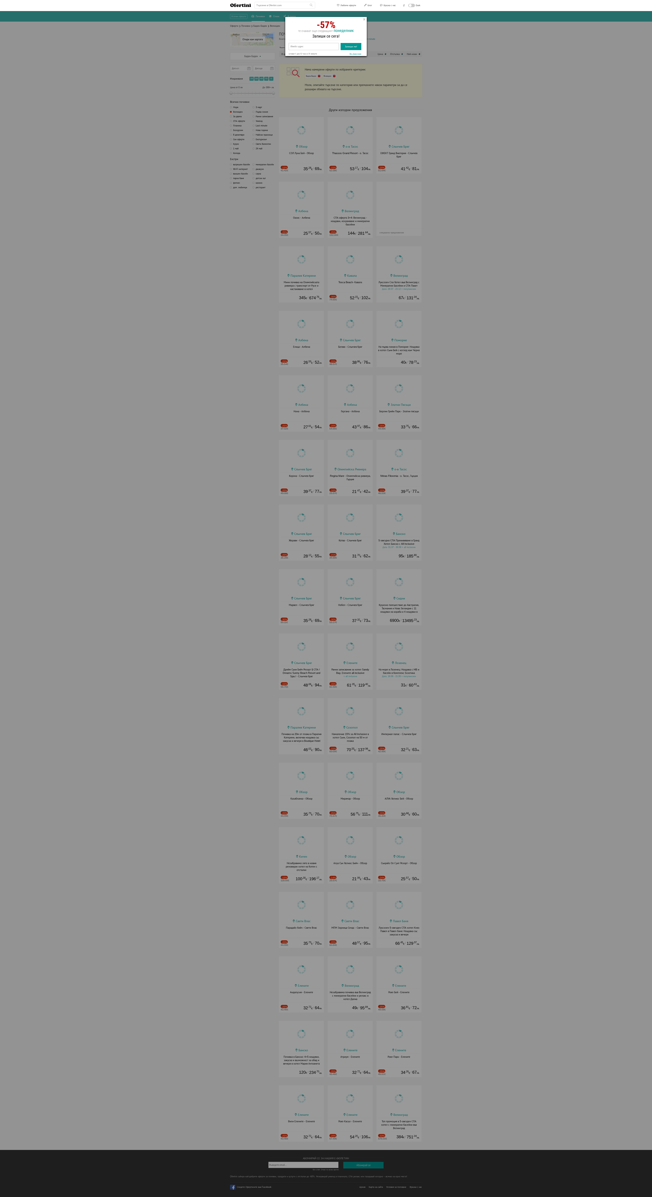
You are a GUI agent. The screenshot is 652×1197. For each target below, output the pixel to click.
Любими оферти (348, 5)
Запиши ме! (351, 46)
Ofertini (240, 5)
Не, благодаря (355, 54)
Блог (369, 5)
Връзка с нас (389, 5)
